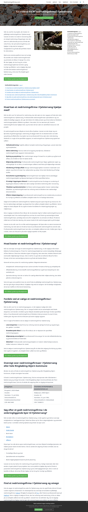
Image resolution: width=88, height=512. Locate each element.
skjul (21, 85)
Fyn (60, 2)
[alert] (44, 506)
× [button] (86, 502)
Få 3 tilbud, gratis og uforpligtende (44, 18)
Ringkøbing (9, 437)
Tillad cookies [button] (38, 509)
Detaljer (57, 506)
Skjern (8, 427)
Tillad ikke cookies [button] (48, 509)
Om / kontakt (74, 2)
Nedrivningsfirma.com (12, 2)
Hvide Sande (10, 430)
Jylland (55, 2)
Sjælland (65, 2)
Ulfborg (8, 440)
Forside (48, 2)
